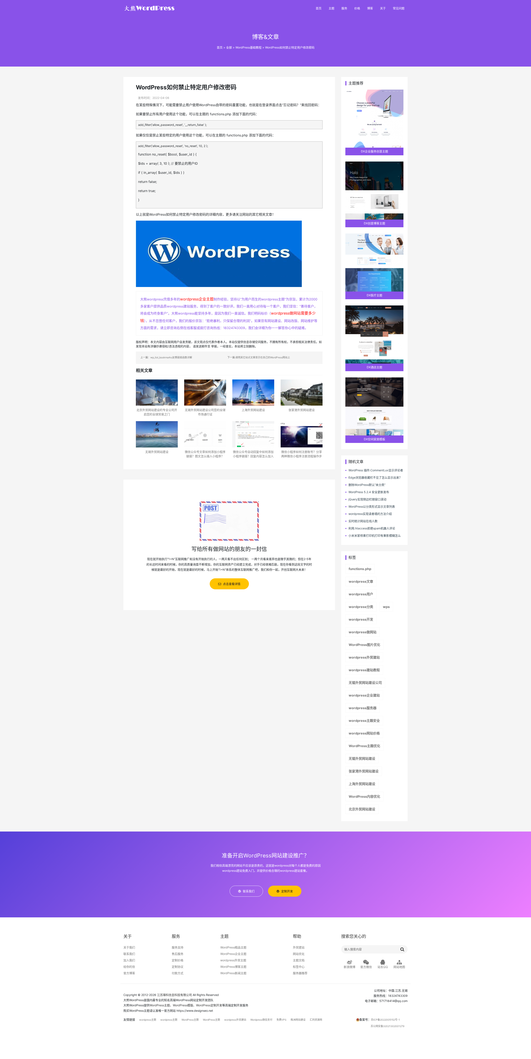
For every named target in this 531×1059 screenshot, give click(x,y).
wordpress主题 (147, 1019)
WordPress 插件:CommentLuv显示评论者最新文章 (374, 470)
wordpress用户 (361, 594)
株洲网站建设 (298, 1019)
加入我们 (129, 960)
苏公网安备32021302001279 (387, 1026)
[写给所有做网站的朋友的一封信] (229, 520)
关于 (383, 8)
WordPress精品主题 (233, 947)
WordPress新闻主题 (233, 973)
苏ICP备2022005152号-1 (385, 1019)
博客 (370, 8)
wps (386, 607)
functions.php (360, 569)
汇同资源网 (316, 1019)
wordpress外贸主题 (233, 960)
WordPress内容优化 (364, 796)
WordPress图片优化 (364, 645)
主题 (331, 8)
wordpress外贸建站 (364, 657)
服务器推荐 (300, 973)
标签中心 (298, 966)
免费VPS (281, 1019)
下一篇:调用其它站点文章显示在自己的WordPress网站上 (258, 357)
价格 (357, 8)
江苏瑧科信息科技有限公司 (174, 995)
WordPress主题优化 (364, 746)
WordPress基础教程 (248, 47)
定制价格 (177, 960)
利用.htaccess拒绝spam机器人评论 (371, 528)
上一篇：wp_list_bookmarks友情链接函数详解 (166, 357)
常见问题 (398, 8)
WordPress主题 (160, 1005)
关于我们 (129, 947)
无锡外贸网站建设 (362, 758)
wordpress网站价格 (364, 733)
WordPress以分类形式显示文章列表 (371, 506)
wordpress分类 (361, 607)
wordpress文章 (361, 581)
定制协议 (177, 966)
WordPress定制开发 (209, 1005)
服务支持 (177, 947)
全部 (229, 47)
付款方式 (177, 973)
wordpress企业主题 (197, 299)
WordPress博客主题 (233, 966)
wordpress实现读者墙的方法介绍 (370, 514)
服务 (344, 8)
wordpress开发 (361, 619)
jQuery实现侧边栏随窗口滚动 (367, 499)
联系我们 (129, 954)
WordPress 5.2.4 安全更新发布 (368, 492)
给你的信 (129, 966)
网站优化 (298, 954)
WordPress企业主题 (233, 954)
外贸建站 (298, 947)
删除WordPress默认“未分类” (366, 484)
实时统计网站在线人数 (363, 521)
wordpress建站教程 (364, 670)
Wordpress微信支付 (261, 1019)
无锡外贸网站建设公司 (365, 683)
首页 (319, 8)
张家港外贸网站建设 (364, 771)
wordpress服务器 (362, 708)
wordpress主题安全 (364, 721)
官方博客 (129, 973)
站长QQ (383, 967)
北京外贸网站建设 (362, 809)
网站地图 (399, 967)
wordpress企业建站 (364, 695)
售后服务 (177, 954)
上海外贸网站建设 (362, 784)
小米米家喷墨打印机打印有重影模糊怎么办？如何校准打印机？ (373, 536)
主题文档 (298, 960)
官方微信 (366, 967)
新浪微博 (349, 967)
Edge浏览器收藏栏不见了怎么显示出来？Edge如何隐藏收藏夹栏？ (373, 478)
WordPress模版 (183, 1005)
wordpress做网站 (362, 632)
